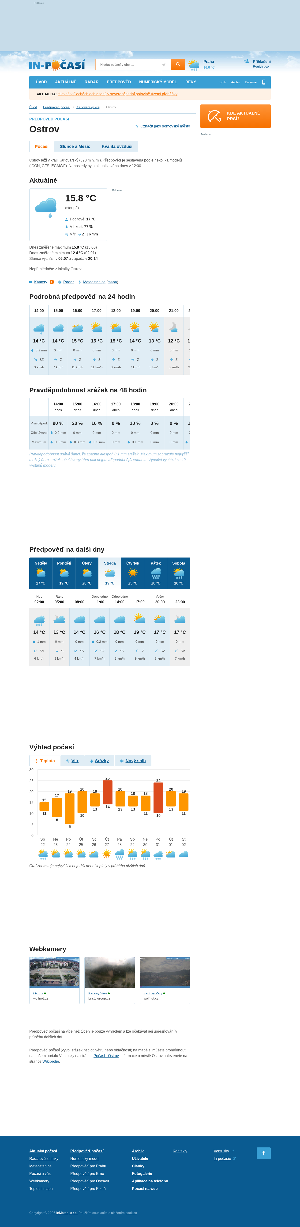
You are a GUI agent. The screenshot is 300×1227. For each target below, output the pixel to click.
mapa (112, 282)
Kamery (40, 282)
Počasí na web (145, 1189)
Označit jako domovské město (165, 126)
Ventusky (221, 1151)
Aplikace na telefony (150, 1181)
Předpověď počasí (56, 107)
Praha (208, 62)
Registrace (261, 66)
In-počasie (222, 1159)
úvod (41, 82)
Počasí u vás (40, 1174)
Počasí (42, 146)
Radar (68, 282)
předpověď (119, 82)
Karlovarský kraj (88, 107)
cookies (131, 1213)
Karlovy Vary (97, 993)
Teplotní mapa (41, 1189)
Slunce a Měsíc (75, 146)
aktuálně (65, 82)
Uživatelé (140, 1159)
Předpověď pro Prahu (88, 1166)
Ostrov (38, 993)
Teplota (47, 760)
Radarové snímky (43, 1159)
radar (92, 82)
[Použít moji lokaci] (164, 65)
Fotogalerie (142, 1174)
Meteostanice (94, 282)
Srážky (102, 760)
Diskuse (251, 82)
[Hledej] (178, 64)
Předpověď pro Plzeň (88, 1189)
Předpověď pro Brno (87, 1174)
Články (138, 1166)
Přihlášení (262, 62)
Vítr (75, 760)
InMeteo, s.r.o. (67, 1213)
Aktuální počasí (43, 1151)
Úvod (33, 107)
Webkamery (39, 1181)
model (158, 82)
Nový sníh (136, 760)
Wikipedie (50, 1061)
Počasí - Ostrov (106, 1056)
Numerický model (84, 1159)
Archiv (235, 82)
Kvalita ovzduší (117, 146)
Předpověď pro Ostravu (89, 1181)
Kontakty (180, 1151)
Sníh (222, 82)
